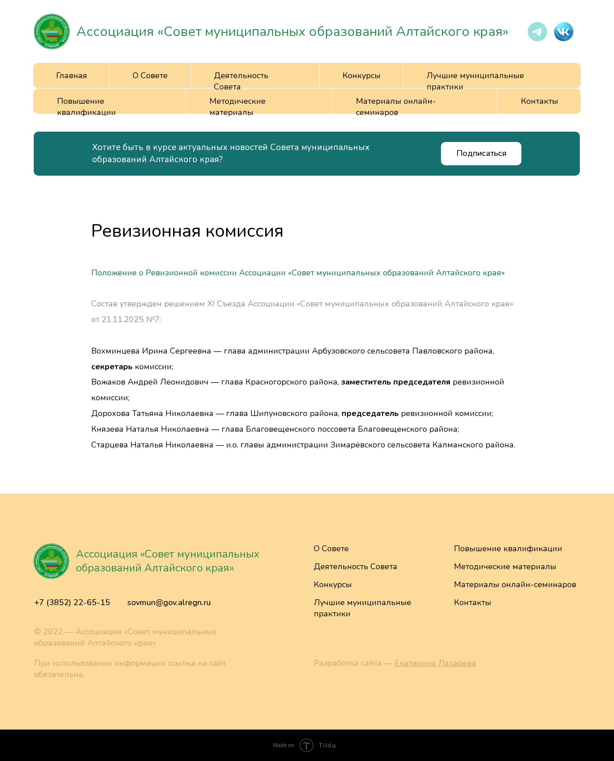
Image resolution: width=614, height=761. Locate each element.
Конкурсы (362, 75)
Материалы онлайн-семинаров (396, 107)
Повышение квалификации (86, 107)
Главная (71, 75)
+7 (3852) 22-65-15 (72, 602)
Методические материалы (237, 107)
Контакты (539, 101)
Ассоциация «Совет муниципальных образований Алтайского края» (292, 31)
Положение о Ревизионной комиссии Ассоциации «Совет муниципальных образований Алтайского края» (298, 272)
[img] (52, 31)
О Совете (331, 548)
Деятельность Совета (355, 566)
